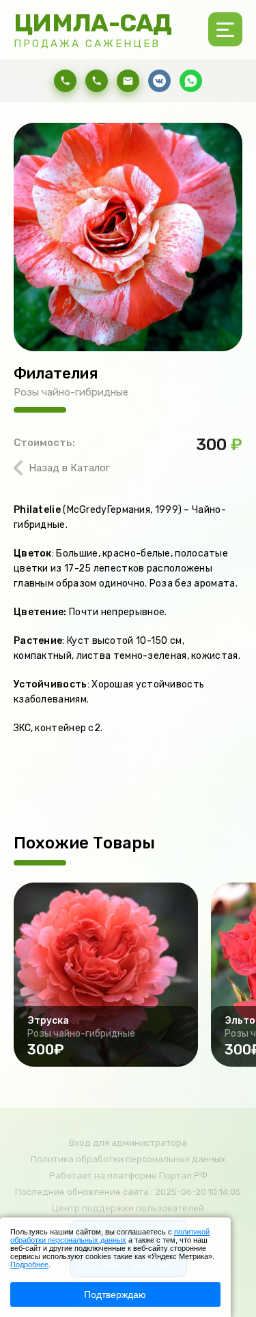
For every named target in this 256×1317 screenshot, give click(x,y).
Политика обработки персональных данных (128, 1159)
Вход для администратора (128, 1143)
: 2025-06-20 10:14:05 (196, 1192)
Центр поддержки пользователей (128, 1208)
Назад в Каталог (69, 468)
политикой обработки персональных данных (110, 1236)
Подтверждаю (115, 1294)
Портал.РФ (183, 1175)
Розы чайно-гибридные (71, 392)
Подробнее (29, 1264)
